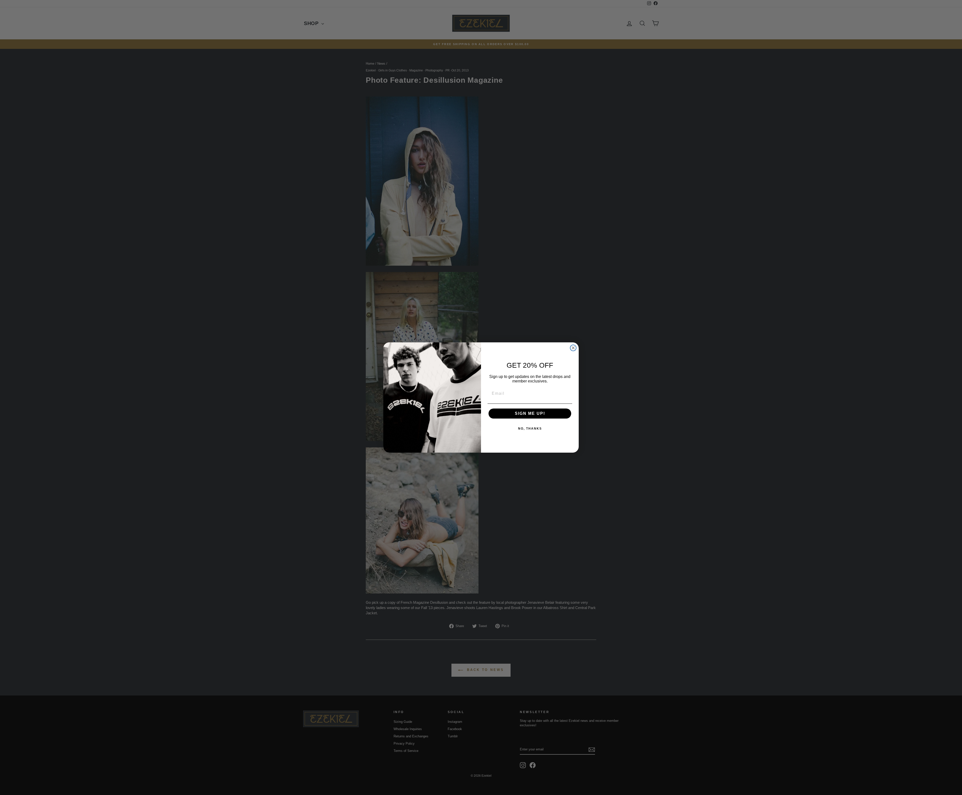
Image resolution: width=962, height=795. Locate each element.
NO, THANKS (530, 428)
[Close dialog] (573, 348)
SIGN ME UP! (530, 413)
